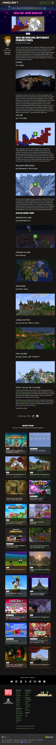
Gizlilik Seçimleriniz (27, 742)
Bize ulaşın (27, 710)
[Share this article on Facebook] (37, 416)
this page (38, 402)
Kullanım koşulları (31, 740)
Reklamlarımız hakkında (6, 742)
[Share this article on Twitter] (29, 416)
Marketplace (27, 692)
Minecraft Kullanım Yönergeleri (22, 728)
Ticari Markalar (40, 740)
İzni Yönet (32, 728)
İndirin (26, 708)
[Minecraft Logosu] (10, 3)
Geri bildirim (27, 705)
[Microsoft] (49, 737)
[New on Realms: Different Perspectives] (35, 134)
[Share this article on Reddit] (33, 416)
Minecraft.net (23, 402)
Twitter (34, 405)
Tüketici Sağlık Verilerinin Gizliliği (20, 740)
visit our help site (25, 392)
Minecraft (18, 692)
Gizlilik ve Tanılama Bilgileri (7, 740)
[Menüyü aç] (52, 2)
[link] (11, 681)
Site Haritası (27, 706)
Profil (26, 714)
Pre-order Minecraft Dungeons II (32, 8)
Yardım (26, 703)
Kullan (26, 716)
